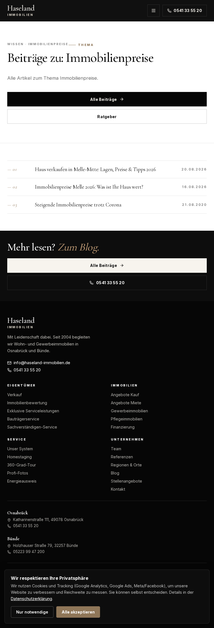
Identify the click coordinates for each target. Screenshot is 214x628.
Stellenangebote (126, 481)
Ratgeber (106, 116)
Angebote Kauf (125, 394)
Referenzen (122, 456)
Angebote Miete (126, 402)
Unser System (20, 448)
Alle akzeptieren (78, 612)
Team (116, 448)
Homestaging (19, 456)
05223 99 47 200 (29, 551)
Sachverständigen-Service (32, 427)
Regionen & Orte (126, 465)
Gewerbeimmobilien (129, 410)
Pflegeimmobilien (126, 419)
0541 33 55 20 (188, 10)
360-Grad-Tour (21, 465)
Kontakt (118, 489)
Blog (115, 473)
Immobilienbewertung (27, 402)
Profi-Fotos (17, 473)
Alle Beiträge (103, 99)
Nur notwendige (32, 612)
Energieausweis (22, 481)
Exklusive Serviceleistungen (33, 410)
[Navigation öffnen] (153, 10)
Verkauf (14, 394)
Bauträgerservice (23, 419)
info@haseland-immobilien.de (42, 362)
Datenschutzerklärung (31, 598)
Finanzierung (123, 427)
